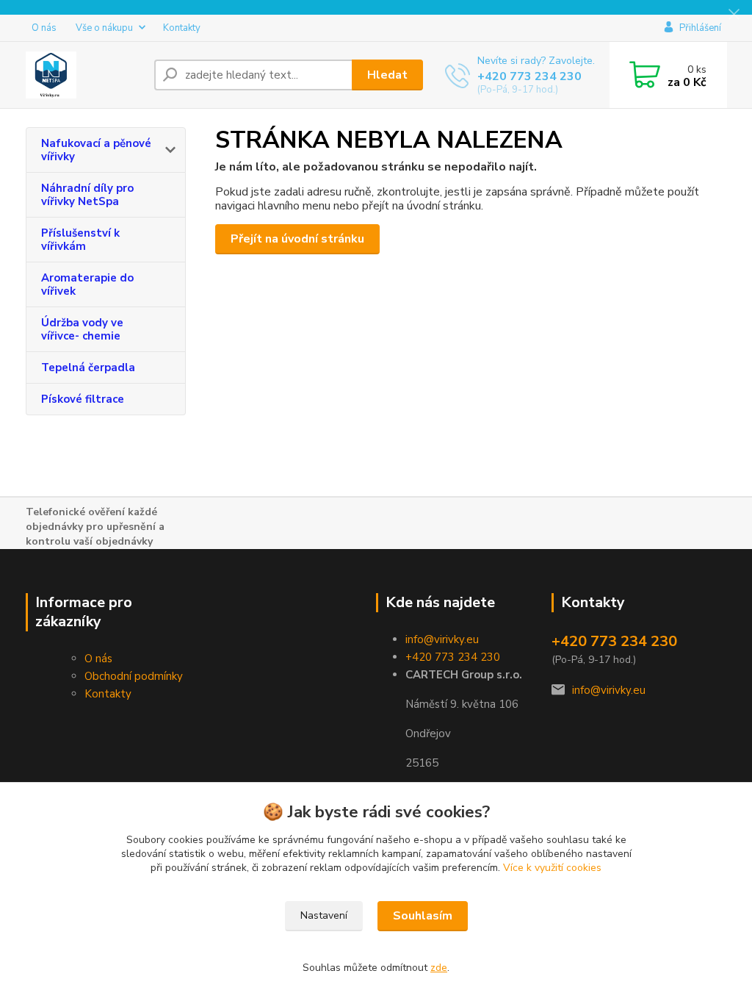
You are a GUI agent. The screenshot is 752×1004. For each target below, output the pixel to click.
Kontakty (181, 28)
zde (438, 968)
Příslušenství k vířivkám (80, 240)
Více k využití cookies (552, 868)
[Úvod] (84, 74)
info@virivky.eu (442, 639)
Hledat (387, 75)
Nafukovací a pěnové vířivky (96, 150)
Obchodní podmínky (133, 676)
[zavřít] (733, 15)
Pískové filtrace (82, 399)
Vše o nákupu (104, 28)
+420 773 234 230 (529, 76)
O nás (44, 28)
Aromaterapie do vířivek (87, 284)
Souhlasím (422, 916)
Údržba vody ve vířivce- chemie (82, 329)
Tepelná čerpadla (88, 367)
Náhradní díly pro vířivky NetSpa (87, 195)
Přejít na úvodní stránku (297, 239)
